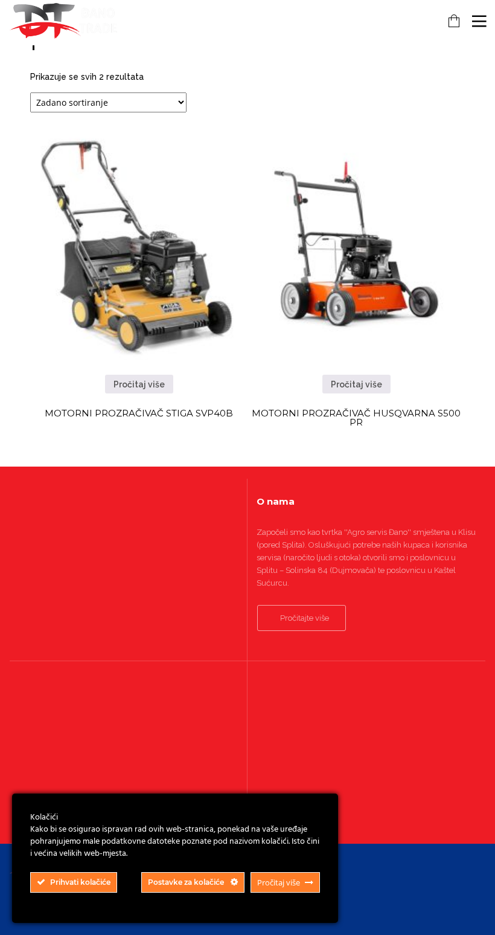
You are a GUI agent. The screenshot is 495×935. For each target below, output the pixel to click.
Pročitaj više (139, 384)
